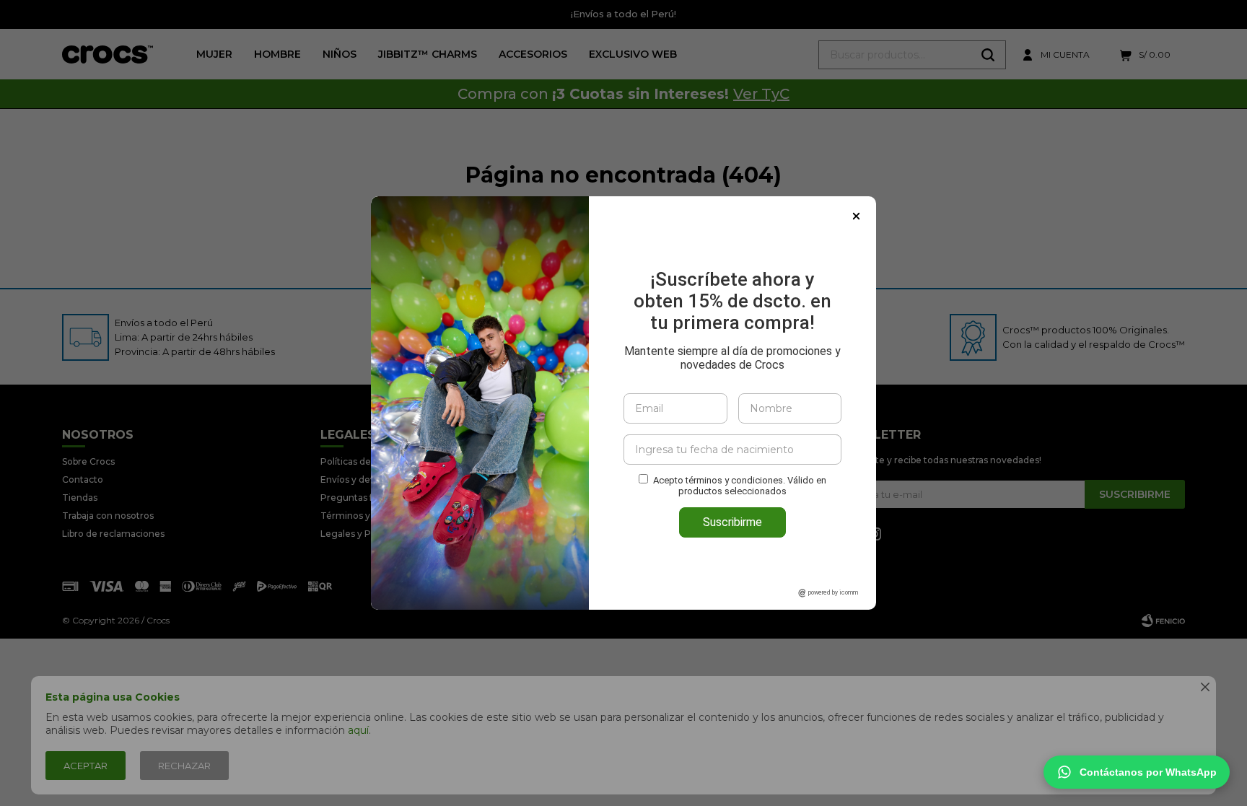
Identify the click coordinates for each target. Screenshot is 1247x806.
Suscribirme (732, 522)
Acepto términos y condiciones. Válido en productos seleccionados (739, 485)
